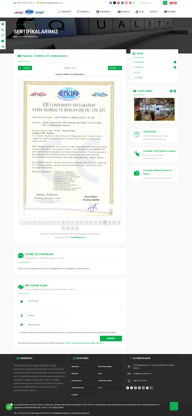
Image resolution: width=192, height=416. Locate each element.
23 (63, 228)
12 (72, 222)
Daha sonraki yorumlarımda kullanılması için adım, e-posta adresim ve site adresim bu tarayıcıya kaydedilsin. (69, 332)
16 (91, 222)
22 (119, 222)
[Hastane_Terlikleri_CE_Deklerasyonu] (70, 215)
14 (82, 222)
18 (100, 222)
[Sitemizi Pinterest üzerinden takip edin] (130, 2)
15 (86, 222)
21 (114, 222)
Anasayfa (18, 37)
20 (109, 222)
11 (68, 222)
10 (63, 222)
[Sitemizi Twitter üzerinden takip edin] (114, 2)
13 (77, 222)
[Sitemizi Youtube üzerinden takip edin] (126, 2)
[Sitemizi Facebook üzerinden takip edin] (110, 2)
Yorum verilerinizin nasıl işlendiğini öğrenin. (84, 343)
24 (68, 228)
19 (105, 222)
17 (96, 222)
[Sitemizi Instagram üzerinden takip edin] (118, 2)
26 (77, 228)
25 (72, 228)
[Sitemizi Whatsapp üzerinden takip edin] (134, 2)
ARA (165, 3)
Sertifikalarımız (31, 37)
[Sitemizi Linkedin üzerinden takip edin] (122, 2)
